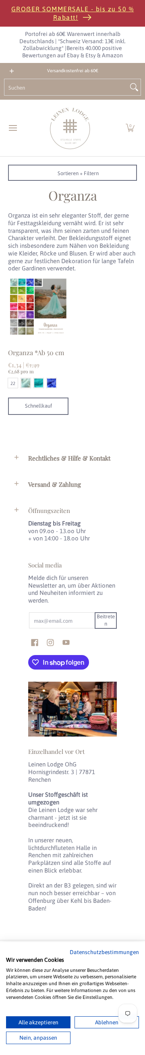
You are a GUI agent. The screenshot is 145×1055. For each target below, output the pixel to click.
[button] (130, 128)
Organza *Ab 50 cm (36, 352)
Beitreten (106, 620)
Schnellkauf (38, 406)
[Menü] (12, 128)
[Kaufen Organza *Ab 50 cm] (38, 306)
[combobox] (66, 87)
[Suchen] (134, 87)
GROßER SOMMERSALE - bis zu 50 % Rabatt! (72, 13)
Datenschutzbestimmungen (104, 952)
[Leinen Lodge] (70, 128)
